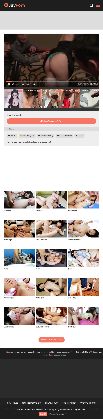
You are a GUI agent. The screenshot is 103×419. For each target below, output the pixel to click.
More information (57, 414)
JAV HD (13, 135)
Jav (16, 5)
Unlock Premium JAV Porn (52, 121)
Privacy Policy (51, 403)
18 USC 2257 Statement (31, 403)
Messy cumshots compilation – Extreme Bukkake (70, 352)
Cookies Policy (69, 403)
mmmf (80, 135)
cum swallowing (46, 135)
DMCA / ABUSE (12, 403)
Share (11, 129)
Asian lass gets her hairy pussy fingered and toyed (28, 352)
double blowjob (65, 135)
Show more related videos (51, 339)
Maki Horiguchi (28, 135)
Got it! (43, 414)
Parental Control (88, 403)
